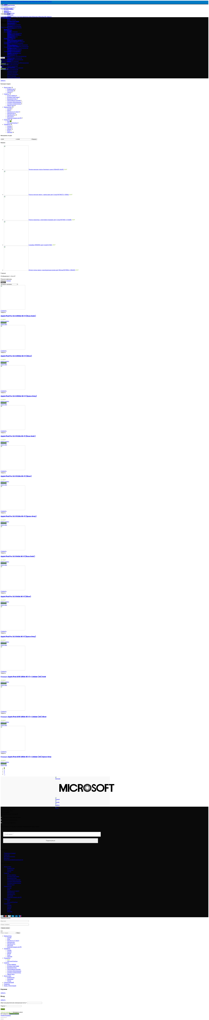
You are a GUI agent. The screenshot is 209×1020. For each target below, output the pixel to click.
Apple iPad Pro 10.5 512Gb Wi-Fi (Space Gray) (18, 516)
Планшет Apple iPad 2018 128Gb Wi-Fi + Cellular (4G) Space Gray (26, 757)
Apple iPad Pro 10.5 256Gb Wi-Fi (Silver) (16, 356)
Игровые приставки (13, 97)
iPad (8, 121)
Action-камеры (11, 19)
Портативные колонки (13, 100)
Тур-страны (4, 27)
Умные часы (11, 105)
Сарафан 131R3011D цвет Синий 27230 (40, 245)
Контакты (7, 858)
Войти (2, 1009)
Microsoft (10, 116)
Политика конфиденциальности (13, 859)
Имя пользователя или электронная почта (14, 1003)
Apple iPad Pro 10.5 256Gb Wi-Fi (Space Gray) (19, 396)
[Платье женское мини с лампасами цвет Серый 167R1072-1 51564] (16, 194)
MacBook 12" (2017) (13, 112)
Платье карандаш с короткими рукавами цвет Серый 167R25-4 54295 (50, 220)
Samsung (9, 132)
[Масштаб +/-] (6, 1017)
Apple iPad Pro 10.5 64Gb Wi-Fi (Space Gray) (18, 636)
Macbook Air (11, 113)
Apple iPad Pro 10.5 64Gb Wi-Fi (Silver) (16, 596)
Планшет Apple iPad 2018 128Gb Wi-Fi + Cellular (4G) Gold (23, 677)
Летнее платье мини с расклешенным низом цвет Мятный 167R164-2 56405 (52, 270)
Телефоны (7, 47)
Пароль (3, 1006)
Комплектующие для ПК (14, 118)
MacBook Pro (11, 115)
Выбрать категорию (6, 8)
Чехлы (9, 92)
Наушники (10, 15)
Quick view (4, 324)
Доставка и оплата (9, 856)
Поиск (2, 57)
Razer (8, 130)
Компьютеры (8, 107)
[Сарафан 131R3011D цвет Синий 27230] (16, 245)
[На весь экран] (4, 1017)
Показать (34, 139)
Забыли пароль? (6, 1012)
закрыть (3, 80)
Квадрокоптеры (12, 99)
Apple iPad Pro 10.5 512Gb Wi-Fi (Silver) (16, 476)
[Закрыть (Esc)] (1, 1017)
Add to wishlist (5, 321)
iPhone (9, 129)
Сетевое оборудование (14, 26)
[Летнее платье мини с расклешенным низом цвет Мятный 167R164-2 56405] (16, 270)
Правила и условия (10, 853)
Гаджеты (6, 94)
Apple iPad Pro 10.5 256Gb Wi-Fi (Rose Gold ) (18, 316)
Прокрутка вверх (6, 1015)
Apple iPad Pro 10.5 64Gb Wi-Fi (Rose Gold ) (18, 556)
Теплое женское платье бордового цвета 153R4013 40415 (46, 169)
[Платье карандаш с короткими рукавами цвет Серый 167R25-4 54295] (16, 219)
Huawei (9, 127)
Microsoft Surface (12, 123)
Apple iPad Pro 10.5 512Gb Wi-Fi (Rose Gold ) (18, 436)
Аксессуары (7, 11)
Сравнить (4, 310)
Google (9, 108)
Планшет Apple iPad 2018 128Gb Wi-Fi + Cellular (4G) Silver (23, 717)
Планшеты (7, 119)
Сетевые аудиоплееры (14, 103)
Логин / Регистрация (10, 985)
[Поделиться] (3, 1017)
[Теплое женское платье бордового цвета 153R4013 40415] (16, 169)
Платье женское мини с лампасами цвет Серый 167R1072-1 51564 (49, 195)
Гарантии (7, 855)
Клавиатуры (11, 13)
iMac (8, 110)
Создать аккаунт (14, 1014)
